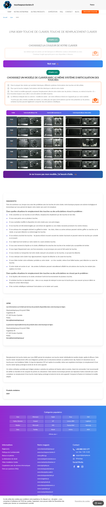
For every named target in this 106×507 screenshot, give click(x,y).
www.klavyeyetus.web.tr (45, 472)
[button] (101, 5)
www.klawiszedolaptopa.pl (45, 449)
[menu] (53, 12)
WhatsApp (79, 459)
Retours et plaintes (8, 455)
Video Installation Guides (10, 462)
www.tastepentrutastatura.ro (46, 459)
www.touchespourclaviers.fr (46, 452)
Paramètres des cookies (82, 501)
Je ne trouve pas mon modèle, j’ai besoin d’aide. (53, 174)
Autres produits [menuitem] (38, 12)
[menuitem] (9, 12)
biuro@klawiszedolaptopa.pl (15, 320)
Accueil (5, 17)
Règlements (5, 449)
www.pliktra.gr (42, 455)
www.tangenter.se (43, 479)
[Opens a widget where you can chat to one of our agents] (98, 503)
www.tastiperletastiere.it (45, 492)
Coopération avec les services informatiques (16, 465)
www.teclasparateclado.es (45, 469)
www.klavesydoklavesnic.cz (46, 485)
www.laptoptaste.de (43, 482)
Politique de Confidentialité (10, 452)
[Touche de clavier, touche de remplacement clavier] (7, 5)
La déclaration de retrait (9, 459)
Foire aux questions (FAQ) (10, 469)
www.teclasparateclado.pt (45, 475)
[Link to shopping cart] (97, 4)
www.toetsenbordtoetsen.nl (46, 462)
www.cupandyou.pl (43, 489)
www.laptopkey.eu (43, 465)
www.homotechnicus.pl (44, 495)
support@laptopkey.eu (83, 455)
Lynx (11, 17)
